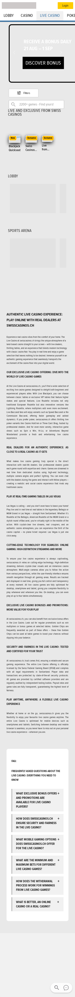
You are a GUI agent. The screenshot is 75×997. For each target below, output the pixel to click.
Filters (26, 93)
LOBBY (9, 15)
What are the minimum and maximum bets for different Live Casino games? (36, 864)
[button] (61, 52)
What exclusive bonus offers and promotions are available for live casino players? (36, 800)
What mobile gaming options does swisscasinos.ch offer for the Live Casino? (36, 844)
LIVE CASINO (50, 15)
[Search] (13, 104)
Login (65, 5)
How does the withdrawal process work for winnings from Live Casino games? (35, 885)
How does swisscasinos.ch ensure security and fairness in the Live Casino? (36, 823)
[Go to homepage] (19, 5)
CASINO (27, 15)
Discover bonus (43, 63)
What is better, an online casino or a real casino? (33, 904)
